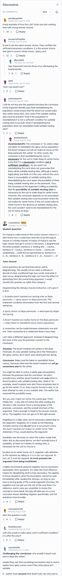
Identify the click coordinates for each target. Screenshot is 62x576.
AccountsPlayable (16, 39)
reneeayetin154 (15, 509)
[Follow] (56, 12)
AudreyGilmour (21, 138)
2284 (10, 81)
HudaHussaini (14, 527)
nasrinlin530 (14, 547)
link (31, 491)
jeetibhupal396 (15, 18)
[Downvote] (11, 31)
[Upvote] (3, 31)
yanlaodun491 (15, 99)
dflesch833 (19, 60)
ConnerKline (14, 223)
